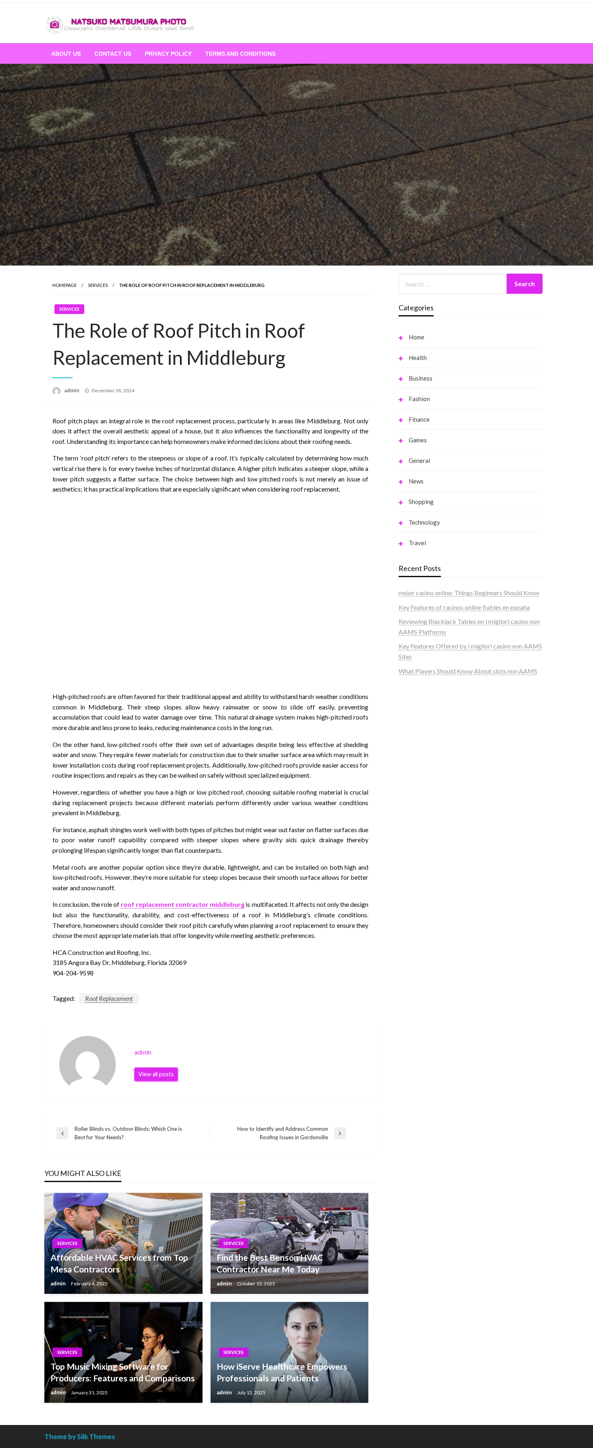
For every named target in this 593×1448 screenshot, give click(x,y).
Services (98, 285)
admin (72, 390)
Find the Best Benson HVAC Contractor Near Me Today (270, 1263)
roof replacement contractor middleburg (182, 904)
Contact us (112, 53)
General (419, 460)
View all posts (156, 1074)
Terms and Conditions (240, 53)
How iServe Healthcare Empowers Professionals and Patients (282, 1372)
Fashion (419, 398)
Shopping (421, 501)
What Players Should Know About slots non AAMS (468, 671)
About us (66, 53)
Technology (424, 522)
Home (416, 337)
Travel (417, 542)
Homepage (64, 285)
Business (420, 378)
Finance (419, 419)
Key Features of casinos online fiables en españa (464, 607)
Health (418, 357)
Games (418, 440)
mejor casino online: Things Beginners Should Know (469, 592)
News (416, 481)
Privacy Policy (168, 53)
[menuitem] (66, 54)
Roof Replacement (109, 998)
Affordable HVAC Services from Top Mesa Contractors (119, 1263)
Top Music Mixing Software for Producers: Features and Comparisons (122, 1372)
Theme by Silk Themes (79, 1436)
